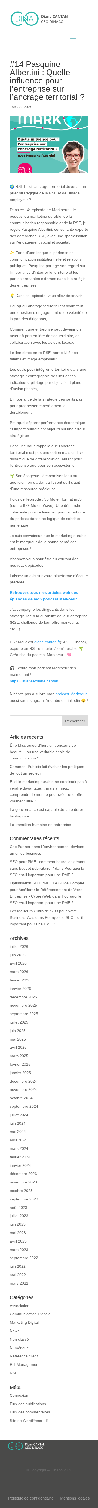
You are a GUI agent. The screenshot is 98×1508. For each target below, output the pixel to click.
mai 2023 (18, 1233)
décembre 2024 (23, 1081)
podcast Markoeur (71, 694)
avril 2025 (18, 1047)
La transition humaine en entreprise (40, 824)
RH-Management (24, 1364)
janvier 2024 (20, 1165)
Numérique (19, 1348)
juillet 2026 (19, 946)
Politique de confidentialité (31, 1498)
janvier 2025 (20, 1073)
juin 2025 (18, 1030)
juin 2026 (18, 955)
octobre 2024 (21, 1098)
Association (19, 1306)
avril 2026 (18, 963)
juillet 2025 (19, 1022)
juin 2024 (18, 1123)
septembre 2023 (24, 1199)
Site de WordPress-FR (29, 1420)
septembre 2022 (24, 1258)
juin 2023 (18, 1224)
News (14, 1331)
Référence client (24, 1356)
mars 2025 (19, 1056)
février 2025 (20, 1064)
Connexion (19, 1395)
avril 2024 (18, 1140)
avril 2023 (18, 1241)
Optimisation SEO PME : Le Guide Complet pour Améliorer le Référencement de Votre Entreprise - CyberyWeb (47, 889)
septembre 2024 (24, 1106)
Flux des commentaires (30, 1412)
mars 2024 (19, 1148)
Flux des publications (28, 1404)
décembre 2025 (23, 997)
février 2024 (20, 1157)
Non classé (19, 1339)
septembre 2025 (24, 1014)
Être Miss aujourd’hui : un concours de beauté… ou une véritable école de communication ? (43, 752)
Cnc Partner (20, 846)
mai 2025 (18, 1039)
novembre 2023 (23, 1182)
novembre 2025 (23, 1005)
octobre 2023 (21, 1190)
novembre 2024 (23, 1089)
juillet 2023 (19, 1216)
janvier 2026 (20, 988)
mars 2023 (19, 1249)
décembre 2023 (23, 1173)
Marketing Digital (24, 1322)
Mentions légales (75, 1498)
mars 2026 (19, 971)
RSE (13, 1373)
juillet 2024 (19, 1115)
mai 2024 (18, 1131)
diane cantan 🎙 (47, 642)
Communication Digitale (30, 1314)
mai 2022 (18, 1275)
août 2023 (18, 1207)
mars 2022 (19, 1283)
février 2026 (20, 980)
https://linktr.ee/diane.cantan (34, 681)
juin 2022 (18, 1266)
